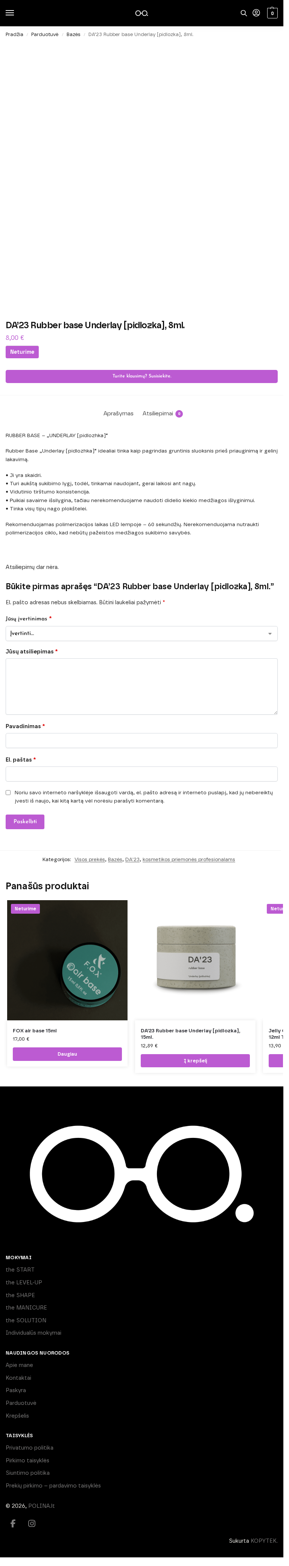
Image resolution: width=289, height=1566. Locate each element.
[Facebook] (13, 1523)
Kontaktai (18, 1377)
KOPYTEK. (264, 1540)
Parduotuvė (44, 34)
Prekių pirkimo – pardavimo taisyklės (53, 1485)
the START (20, 1269)
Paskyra (16, 1390)
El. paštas (21, 759)
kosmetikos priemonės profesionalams (189, 859)
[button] (271, 13)
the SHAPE (20, 1295)
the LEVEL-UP (24, 1282)
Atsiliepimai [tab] (162, 413)
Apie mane (19, 1365)
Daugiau (67, 1054)
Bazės (74, 34)
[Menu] (17, 13)
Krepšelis (17, 1415)
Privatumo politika (29, 1447)
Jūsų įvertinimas (29, 618)
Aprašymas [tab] (118, 413)
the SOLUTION (26, 1320)
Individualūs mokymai (33, 1332)
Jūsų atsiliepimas (32, 651)
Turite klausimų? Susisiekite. (142, 376)
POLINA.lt (41, 1506)
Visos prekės (90, 859)
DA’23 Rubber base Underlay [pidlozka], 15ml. (190, 1033)
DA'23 (132, 859)
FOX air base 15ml (35, 1030)
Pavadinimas (25, 726)
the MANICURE (26, 1307)
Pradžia (14, 34)
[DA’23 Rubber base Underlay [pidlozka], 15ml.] (195, 960)
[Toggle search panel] (244, 13)
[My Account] (256, 13)
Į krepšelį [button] (195, 1061)
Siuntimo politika (28, 1472)
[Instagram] (32, 1523)
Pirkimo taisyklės (27, 1460)
